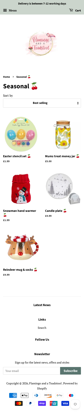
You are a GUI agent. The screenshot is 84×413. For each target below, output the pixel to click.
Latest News (42, 305)
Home (6, 77)
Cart (78, 11)
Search (42, 328)
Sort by (8, 95)
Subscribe (70, 371)
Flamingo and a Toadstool (45, 383)
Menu (12, 10)
